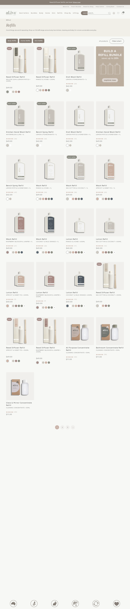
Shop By (67, 13)
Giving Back (110, 6)
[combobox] (99, 13)
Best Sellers (24, 13)
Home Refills (25, 41)
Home (47, 13)
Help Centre (100, 6)
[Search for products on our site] (108, 13)
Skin (53, 13)
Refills (59, 13)
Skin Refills (39, 41)
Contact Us (120, 6)
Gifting (76, 13)
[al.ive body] (11, 13)
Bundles (34, 13)
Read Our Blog (88, 6)
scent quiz (86, 13)
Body (41, 13)
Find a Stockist (76, 6)
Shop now (76, 2)
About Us (66, 6)
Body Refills (12, 41)
